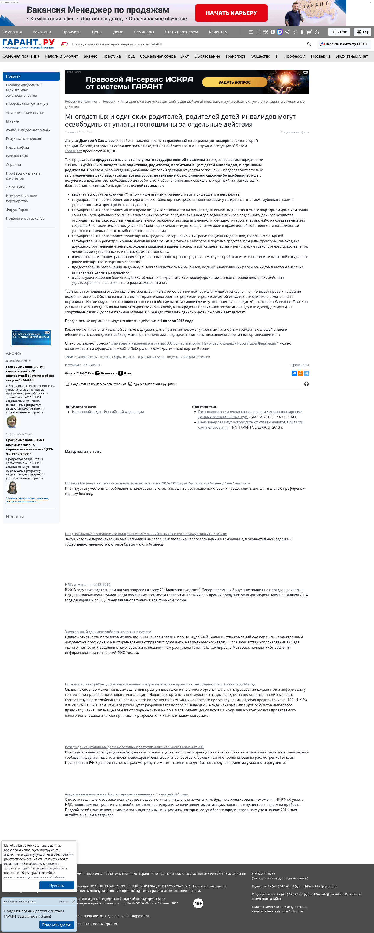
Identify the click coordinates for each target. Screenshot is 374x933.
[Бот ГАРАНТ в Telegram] (294, 31)
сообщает (73, 151)
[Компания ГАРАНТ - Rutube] (309, 31)
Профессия (295, 56)
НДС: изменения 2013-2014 (87, 584)
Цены (97, 31)
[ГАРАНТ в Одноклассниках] (302, 31)
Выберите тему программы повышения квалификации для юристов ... (27, 500)
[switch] (64, 44)
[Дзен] (273, 32)
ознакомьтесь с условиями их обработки (34, 877)
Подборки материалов (25, 218)
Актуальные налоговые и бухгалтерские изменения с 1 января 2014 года (126, 794)
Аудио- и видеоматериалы (28, 130)
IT (277, 56)
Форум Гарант (18, 209)
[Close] (73, 901)
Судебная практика (21, 56)
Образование (207, 56)
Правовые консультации (27, 104)
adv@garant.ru (332, 894)
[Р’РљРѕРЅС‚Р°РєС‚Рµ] (294, 373)
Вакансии (42, 31)
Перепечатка (299, 365)
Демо (118, 31)
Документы (15, 187)
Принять (56, 885)
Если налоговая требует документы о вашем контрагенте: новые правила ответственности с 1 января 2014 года (160, 684)
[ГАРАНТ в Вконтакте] (265, 31)
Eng (366, 32)
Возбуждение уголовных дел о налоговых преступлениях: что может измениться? (134, 747)
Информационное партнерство (21, 198)
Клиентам (218, 31)
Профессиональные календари (23, 176)
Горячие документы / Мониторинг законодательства (24, 90)
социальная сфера (150, 357)
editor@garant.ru (325, 886)
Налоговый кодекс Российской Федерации (108, 411)
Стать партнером (181, 31)
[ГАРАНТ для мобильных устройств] (258, 31)
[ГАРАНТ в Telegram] (287, 31)
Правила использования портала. (175, 891)
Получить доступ (56, 924)
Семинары (144, 31)
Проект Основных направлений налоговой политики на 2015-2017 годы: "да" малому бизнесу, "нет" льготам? (157, 483)
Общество (260, 56)
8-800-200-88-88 (263, 873)
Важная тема (17, 156)
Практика (111, 56)
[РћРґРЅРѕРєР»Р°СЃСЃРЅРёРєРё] (300, 373)
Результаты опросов (23, 138)
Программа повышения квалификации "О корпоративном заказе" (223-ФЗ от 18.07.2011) (29, 447)
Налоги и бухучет (61, 56)
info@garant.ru (138, 916)
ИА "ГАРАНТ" (92, 365)
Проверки (320, 56)
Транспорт (235, 56)
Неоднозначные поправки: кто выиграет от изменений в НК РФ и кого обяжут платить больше (146, 533)
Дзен (128, 373)
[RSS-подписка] (316, 31)
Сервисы (13, 164)
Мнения (13, 121)
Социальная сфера (158, 56)
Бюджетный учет (351, 56)
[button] (344, 44)
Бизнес (90, 56)
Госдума (173, 357)
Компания (12, 31)
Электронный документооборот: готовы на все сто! (108, 631)
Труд (130, 56)
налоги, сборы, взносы (117, 357)
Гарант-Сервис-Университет (96, 924)
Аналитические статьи (25, 112)
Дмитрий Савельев (195, 357)
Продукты (71, 31)
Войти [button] (342, 32)
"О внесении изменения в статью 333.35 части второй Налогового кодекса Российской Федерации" (194, 343)
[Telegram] (306, 373)
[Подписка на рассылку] (251, 31)
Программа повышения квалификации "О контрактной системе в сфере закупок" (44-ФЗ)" (30, 373)
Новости (13, 76)
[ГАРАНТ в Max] (280, 32)
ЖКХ (185, 56)
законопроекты (85, 357)
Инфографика (18, 147)
